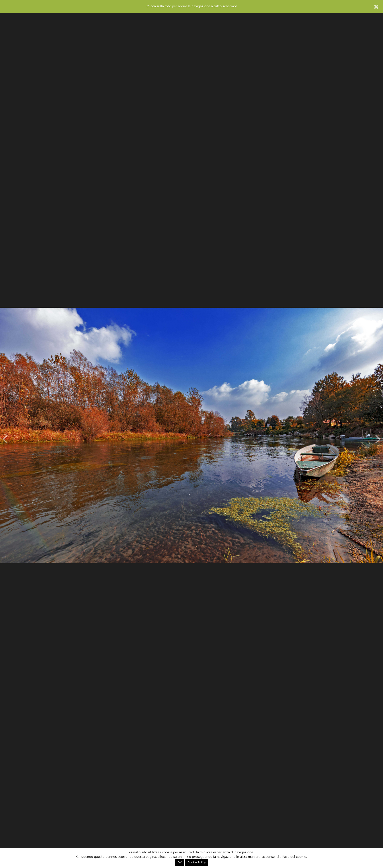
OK (180, 862)
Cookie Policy (197, 862)
